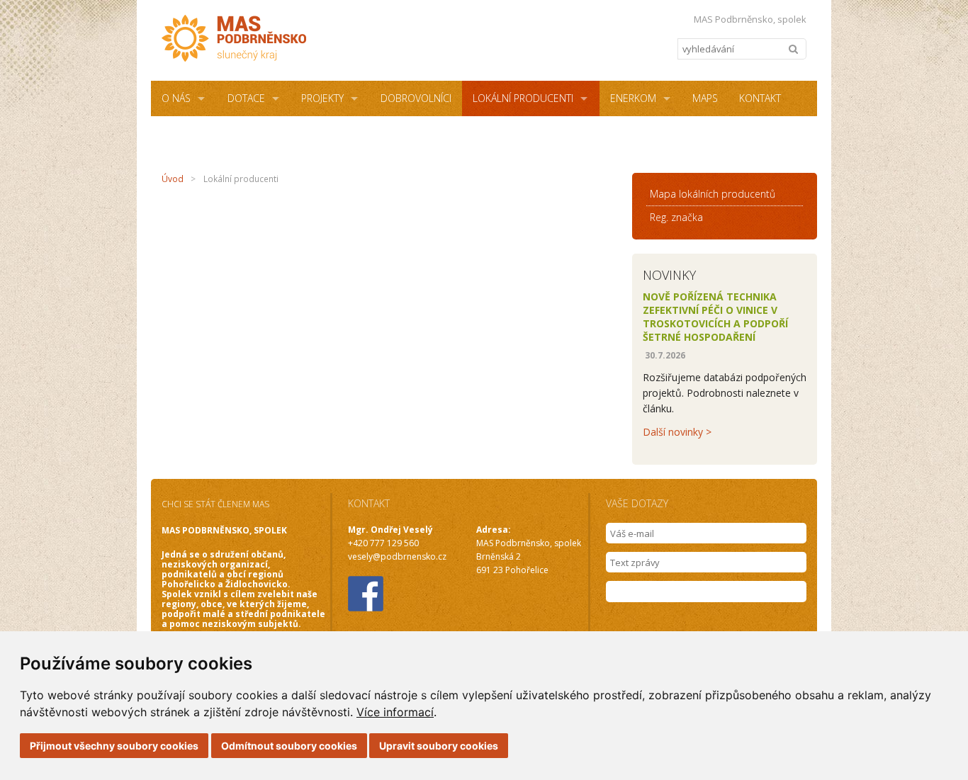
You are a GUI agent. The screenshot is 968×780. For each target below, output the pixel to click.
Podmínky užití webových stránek (443, 133)
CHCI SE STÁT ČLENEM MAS (215, 504)
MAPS (705, 98)
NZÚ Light (311, 133)
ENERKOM (633, 98)
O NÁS (176, 98)
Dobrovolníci (416, 98)
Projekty (322, 98)
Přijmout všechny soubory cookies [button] (114, 746)
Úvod (173, 179)
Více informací (395, 712)
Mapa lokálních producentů (712, 193)
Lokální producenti (523, 98)
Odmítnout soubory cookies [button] (289, 746)
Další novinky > (677, 432)
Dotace (246, 98)
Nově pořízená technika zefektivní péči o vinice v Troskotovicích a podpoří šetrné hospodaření (715, 317)
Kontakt (760, 98)
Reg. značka (676, 217)
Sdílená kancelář (205, 133)
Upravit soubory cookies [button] (438, 746)
